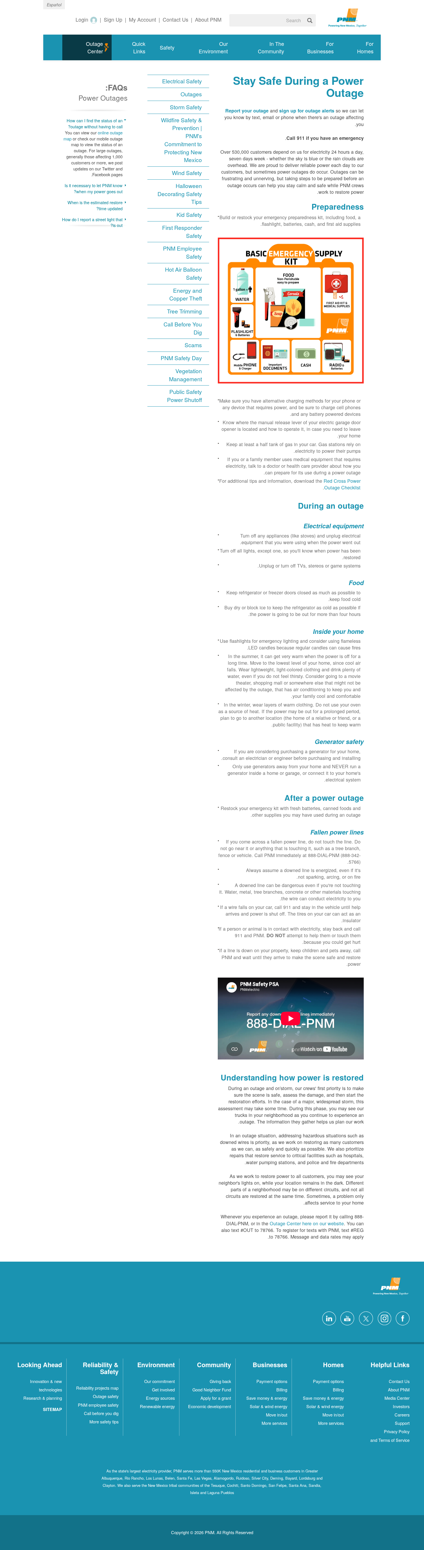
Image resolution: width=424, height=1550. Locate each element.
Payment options (328, 1381)
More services (331, 1423)
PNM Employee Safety (182, 252)
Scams (193, 345)
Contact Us (399, 1381)
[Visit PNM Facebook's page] (401, 1317)
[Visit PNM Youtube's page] (345, 1317)
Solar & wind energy (325, 1406)
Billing (338, 1389)
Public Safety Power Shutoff (184, 396)
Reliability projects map (97, 1388)
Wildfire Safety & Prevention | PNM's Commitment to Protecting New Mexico (181, 140)
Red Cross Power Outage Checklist (342, 484)
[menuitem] (361, 47)
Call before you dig (101, 1413)
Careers (402, 1415)
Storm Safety (186, 107)
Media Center (397, 1398)
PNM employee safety (98, 1405)
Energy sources (160, 1398)
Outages (191, 94)
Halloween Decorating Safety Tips (179, 194)
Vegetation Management (185, 375)
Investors (401, 1406)
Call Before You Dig (183, 328)
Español (54, 4)
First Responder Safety (182, 232)
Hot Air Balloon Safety (183, 273)
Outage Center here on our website (307, 1223)
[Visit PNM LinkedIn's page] (327, 1317)
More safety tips (104, 1422)
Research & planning (42, 1398)
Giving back (220, 1381)
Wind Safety (187, 173)
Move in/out (333, 1415)
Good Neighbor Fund (211, 1389)
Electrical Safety (182, 81)
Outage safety (106, 1396)
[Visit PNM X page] (364, 1317)
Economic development (209, 1406)
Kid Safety (189, 215)
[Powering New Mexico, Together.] (347, 17)
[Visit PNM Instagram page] (383, 1317)
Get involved (163, 1389)
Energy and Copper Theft (185, 295)
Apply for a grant (215, 1398)
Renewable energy (157, 1406)
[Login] (93, 20)
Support (402, 1423)
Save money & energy (323, 1398)
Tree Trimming (184, 311)
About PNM (399, 1389)
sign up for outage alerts (306, 110)
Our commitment (159, 1381)
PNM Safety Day (181, 358)
